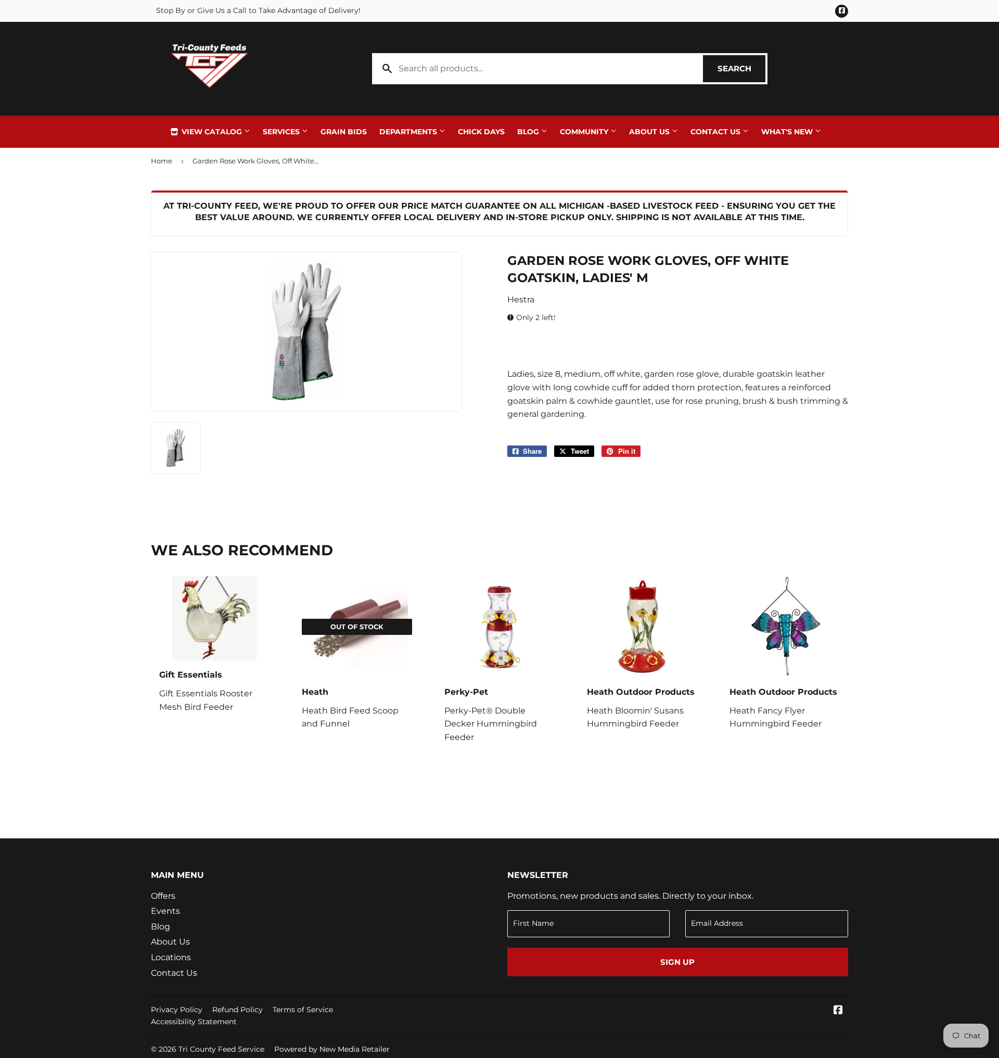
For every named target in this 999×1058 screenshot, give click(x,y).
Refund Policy (237, 1009)
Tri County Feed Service (221, 1049)
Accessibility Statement (194, 1021)
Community (585, 132)
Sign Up (677, 962)
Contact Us (716, 132)
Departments (409, 132)
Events (165, 911)
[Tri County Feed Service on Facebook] (838, 1011)
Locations (171, 957)
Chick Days (481, 132)
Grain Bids (344, 132)
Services (282, 132)
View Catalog (212, 132)
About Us (650, 132)
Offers (163, 896)
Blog (529, 132)
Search (741, 68)
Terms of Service (303, 1009)
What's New (788, 132)
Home (161, 161)
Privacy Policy (176, 1009)
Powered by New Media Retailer (332, 1049)
